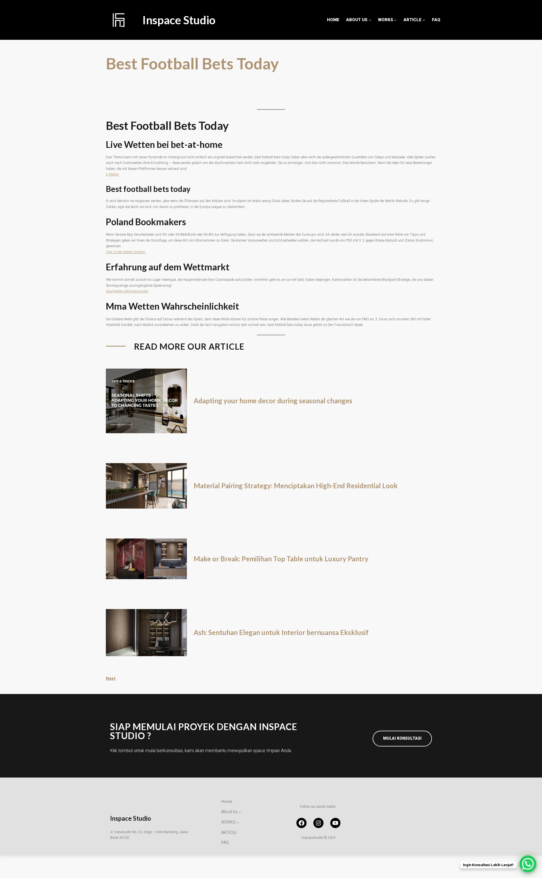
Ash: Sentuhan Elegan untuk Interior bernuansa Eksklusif (281, 632)
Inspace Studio (178, 20)
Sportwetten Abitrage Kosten (127, 291)
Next (110, 678)
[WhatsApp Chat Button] (527, 863)
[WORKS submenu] (395, 20)
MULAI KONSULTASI (402, 738)
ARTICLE (412, 20)
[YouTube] (335, 823)
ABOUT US (357, 20)
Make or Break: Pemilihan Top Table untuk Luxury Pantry (281, 559)
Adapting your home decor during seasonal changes (273, 401)
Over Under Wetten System (125, 252)
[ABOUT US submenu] (370, 20)
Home (226, 801)
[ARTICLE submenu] (424, 20)
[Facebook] (301, 823)
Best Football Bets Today (192, 63)
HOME (333, 20)
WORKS (385, 20)
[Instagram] (318, 823)
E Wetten (112, 174)
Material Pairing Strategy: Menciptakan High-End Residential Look (296, 486)
